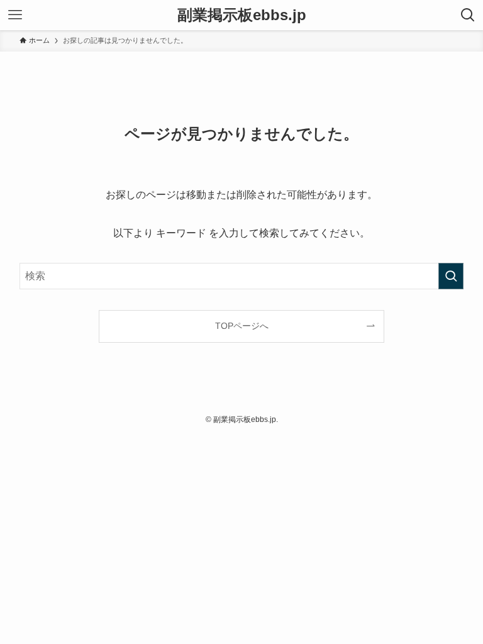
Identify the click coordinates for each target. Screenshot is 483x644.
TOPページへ (242, 326)
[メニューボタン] (15, 15)
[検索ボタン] (468, 15)
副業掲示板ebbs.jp (241, 15)
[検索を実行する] (451, 276)
